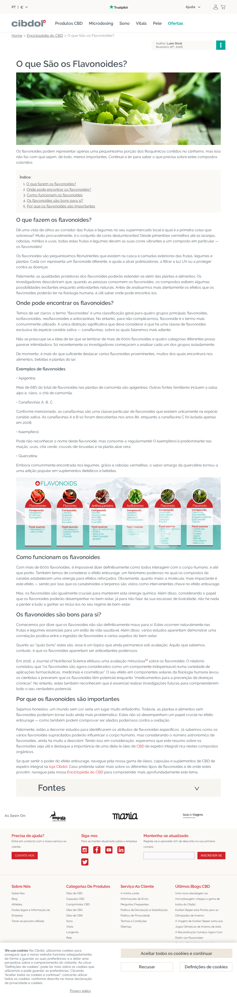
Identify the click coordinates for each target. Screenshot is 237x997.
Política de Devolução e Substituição (144, 910)
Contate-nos (24, 855)
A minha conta (130, 893)
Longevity (72, 932)
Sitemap (126, 926)
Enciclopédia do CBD (85, 772)
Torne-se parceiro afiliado (28, 921)
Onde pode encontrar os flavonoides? (59, 189)
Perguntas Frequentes (135, 904)
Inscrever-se (211, 855)
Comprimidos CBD (78, 904)
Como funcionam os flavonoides (55, 195)
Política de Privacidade (135, 915)
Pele (69, 937)
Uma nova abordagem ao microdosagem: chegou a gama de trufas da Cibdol (197, 899)
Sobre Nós (18, 893)
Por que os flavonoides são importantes (61, 206)
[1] (146, 660)
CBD (140, 746)
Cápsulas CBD (75, 898)
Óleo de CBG (74, 910)
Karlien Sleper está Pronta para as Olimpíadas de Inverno (196, 912)
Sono (69, 921)
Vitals (69, 926)
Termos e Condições (134, 921)
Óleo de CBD (74, 893)
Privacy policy (80, 991)
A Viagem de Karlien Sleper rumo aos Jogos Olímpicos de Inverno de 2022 (199, 923)
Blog (14, 898)
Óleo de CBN (74, 915)
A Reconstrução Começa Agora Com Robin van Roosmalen (198, 935)
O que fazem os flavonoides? (51, 184)
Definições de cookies (206, 966)
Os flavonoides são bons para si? (55, 200)
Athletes (17, 904)
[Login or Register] (215, 7)
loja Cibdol (58, 766)
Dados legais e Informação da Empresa (31, 912)
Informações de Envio (134, 898)
